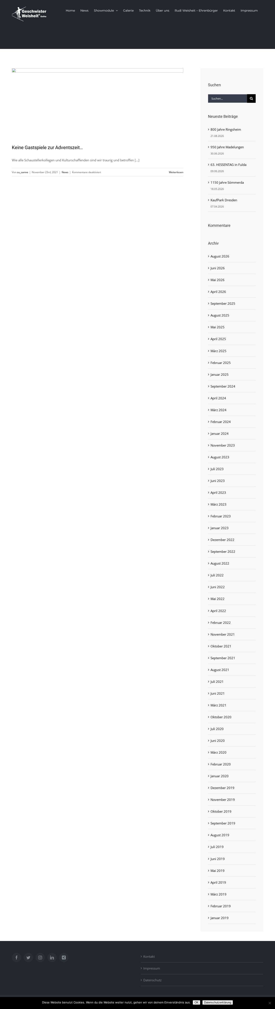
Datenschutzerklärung (217, 1002)
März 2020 (218, 752)
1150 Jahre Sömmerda (227, 182)
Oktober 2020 (221, 717)
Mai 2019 (218, 870)
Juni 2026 (218, 268)
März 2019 (218, 894)
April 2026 (218, 291)
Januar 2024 (220, 433)
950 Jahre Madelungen (227, 147)
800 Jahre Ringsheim (226, 129)
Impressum (151, 968)
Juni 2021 (218, 693)
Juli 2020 (217, 729)
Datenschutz (152, 980)
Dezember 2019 (222, 788)
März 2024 (218, 410)
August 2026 (220, 256)
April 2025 (218, 339)
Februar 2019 (221, 906)
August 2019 (220, 835)
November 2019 (223, 799)
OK (196, 1002)
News (65, 172)
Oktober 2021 (221, 646)
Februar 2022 (221, 622)
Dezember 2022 (222, 540)
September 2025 (223, 303)
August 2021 (220, 670)
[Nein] (269, 1003)
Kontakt (149, 956)
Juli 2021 (217, 681)
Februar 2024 (221, 422)
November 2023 (223, 445)
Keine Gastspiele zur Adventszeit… (47, 147)
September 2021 (223, 658)
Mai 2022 (218, 599)
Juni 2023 (218, 481)
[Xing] (64, 957)
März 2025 (218, 351)
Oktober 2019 (221, 811)
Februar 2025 (221, 363)
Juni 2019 (218, 859)
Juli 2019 (217, 847)
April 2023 (218, 492)
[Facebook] (16, 957)
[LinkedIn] (52, 957)
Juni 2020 (218, 740)
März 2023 (218, 504)
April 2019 (218, 882)
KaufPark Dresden (224, 200)
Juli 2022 (217, 575)
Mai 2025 (218, 327)
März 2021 (218, 705)
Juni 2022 (218, 587)
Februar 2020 (221, 764)
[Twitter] (28, 957)
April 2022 (218, 611)
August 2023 (220, 457)
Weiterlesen (176, 172)
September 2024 (223, 386)
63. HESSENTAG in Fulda (228, 164)
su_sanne (22, 172)
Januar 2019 (220, 918)
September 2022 (223, 551)
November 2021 (223, 634)
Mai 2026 (218, 280)
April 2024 (218, 398)
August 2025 (220, 315)
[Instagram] (40, 957)
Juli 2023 (217, 469)
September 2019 (223, 823)
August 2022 (220, 563)
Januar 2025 (220, 374)
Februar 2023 (221, 516)
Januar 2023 (220, 528)
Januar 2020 (220, 776)
